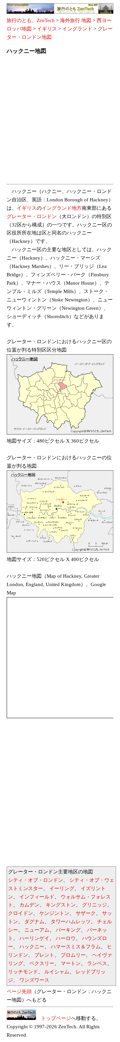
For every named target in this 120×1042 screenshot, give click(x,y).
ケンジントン (54, 913)
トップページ (53, 1018)
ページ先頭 (19, 991)
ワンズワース (34, 980)
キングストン (61, 905)
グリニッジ (94, 905)
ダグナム (34, 921)
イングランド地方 (62, 208)
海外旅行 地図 (75, 20)
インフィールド (36, 896)
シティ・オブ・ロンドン (35, 880)
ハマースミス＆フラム (76, 946)
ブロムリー (73, 955)
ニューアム (36, 930)
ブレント (44, 955)
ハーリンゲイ (34, 938)
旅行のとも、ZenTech (31, 20)
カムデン (29, 905)
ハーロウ (66, 938)
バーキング (68, 930)
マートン (71, 963)
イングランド (77, 28)
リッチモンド (23, 971)
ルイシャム (56, 971)
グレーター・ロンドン (32, 216)
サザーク (86, 913)
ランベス (97, 963)
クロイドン (20, 913)
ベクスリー (41, 963)
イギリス (47, 28)
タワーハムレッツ (71, 921)
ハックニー (31, 946)
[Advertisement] (60, 121)
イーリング (61, 888)
